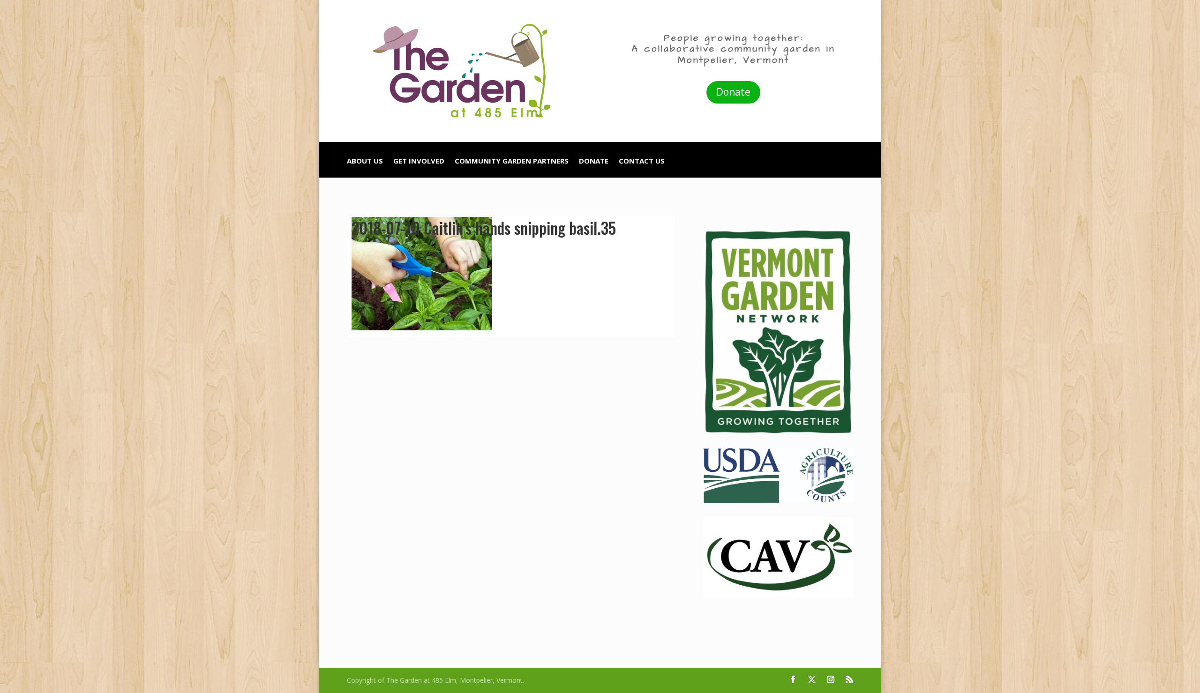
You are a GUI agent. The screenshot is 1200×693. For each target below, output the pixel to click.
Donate (733, 91)
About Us (365, 161)
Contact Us (642, 161)
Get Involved (418, 161)
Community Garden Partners (512, 161)
